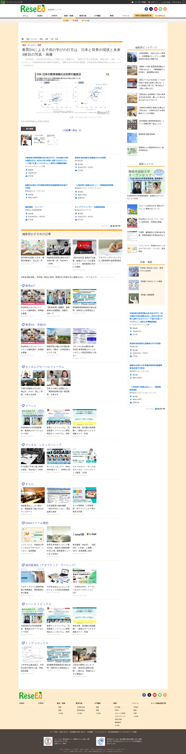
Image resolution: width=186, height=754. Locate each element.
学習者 (135, 707)
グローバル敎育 (120, 713)
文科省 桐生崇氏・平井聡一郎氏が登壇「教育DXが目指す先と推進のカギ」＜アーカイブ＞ (67, 277)
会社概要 (90, 732)
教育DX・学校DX (35, 324)
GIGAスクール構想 (36, 522)
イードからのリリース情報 (128, 732)
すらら (29, 483)
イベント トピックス (38, 604)
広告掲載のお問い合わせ (77, 732)
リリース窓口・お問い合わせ (59, 732)
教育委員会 (81, 710)
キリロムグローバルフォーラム (44, 366)
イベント (126, 16)
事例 (111, 16)
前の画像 (29, 128)
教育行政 (83, 16)
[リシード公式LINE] (159, 695)
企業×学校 (118, 719)
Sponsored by (105, 226)
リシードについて (100, 732)
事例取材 (118, 722)
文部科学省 (81, 707)
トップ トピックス (36, 643)
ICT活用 (117, 707)
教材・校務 (68, 16)
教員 (135, 710)
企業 (135, 713)
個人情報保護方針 (113, 732)
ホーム (25, 16)
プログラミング (120, 716)
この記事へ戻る (71, 130)
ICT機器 (97, 16)
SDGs (117, 710)
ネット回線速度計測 (158, 703)
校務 (76, 20)
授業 (67, 20)
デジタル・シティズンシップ (43, 444)
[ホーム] (22, 39)
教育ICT (30, 285)
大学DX (54, 16)
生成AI (40, 16)
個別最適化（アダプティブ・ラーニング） (51, 565)
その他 (86, 20)
